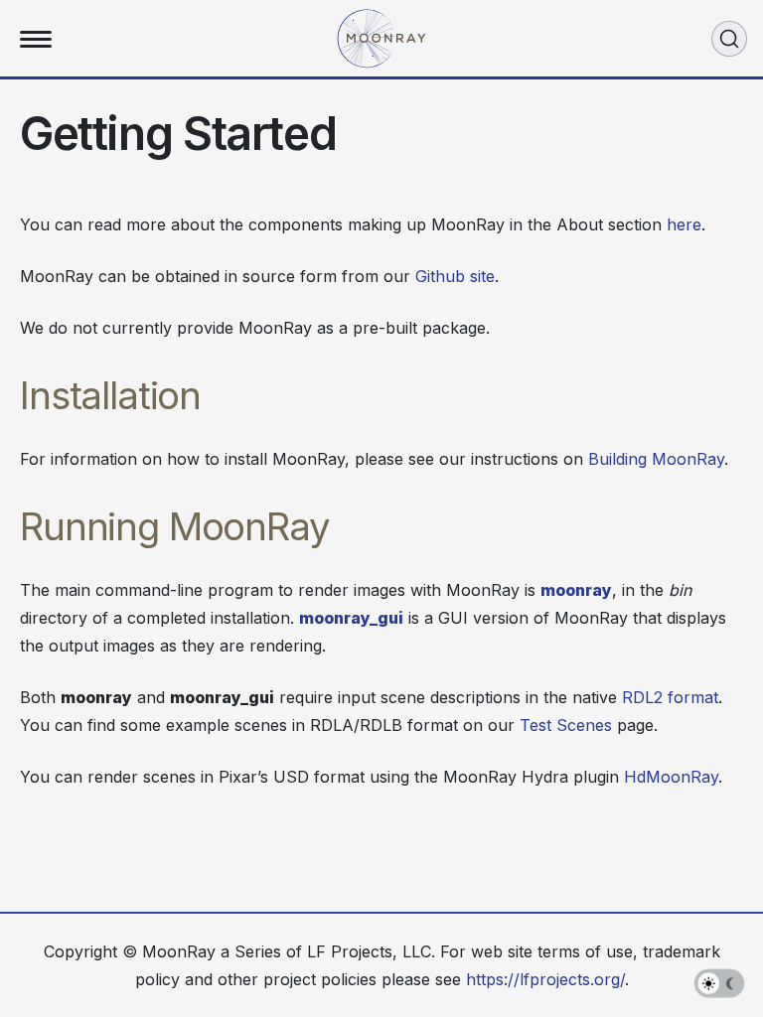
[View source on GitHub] (725, 434)
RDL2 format (670, 697)
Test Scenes (566, 725)
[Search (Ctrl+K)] (729, 39)
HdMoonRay (671, 777)
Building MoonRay (656, 459)
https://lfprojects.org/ (545, 979)
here (684, 224)
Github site (455, 276)
